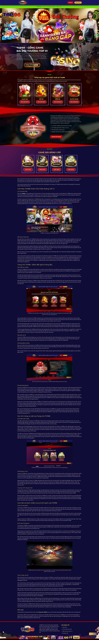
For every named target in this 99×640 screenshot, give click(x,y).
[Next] (96, 25)
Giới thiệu (65, 627)
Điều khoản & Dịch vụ (67, 631)
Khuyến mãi (65, 633)
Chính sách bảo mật (67, 629)
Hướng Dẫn (58, 6)
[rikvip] (34, 637)
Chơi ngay (93, 634)
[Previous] (3, 25)
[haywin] (65, 637)
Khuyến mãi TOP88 (51, 6)
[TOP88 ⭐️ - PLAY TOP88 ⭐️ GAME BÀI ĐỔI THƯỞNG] (23, 2)
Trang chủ (39, 6)
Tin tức (44, 6)
